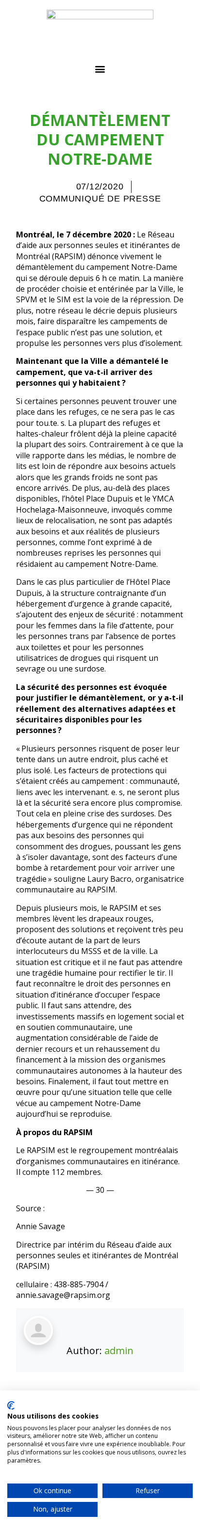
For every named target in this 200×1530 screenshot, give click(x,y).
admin (118, 1350)
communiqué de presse (100, 198)
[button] (100, 69)
